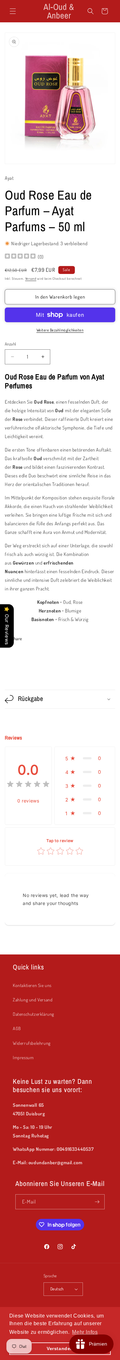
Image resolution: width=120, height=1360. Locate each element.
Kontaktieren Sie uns (32, 985)
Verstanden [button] (60, 1348)
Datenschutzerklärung (33, 1014)
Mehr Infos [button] (85, 1332)
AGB (17, 1028)
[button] (13, 11)
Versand (30, 278)
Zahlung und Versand (32, 999)
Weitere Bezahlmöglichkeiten (60, 330)
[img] (20, 257)
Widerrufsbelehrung (32, 1043)
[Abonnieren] (97, 1201)
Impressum (23, 1057)
